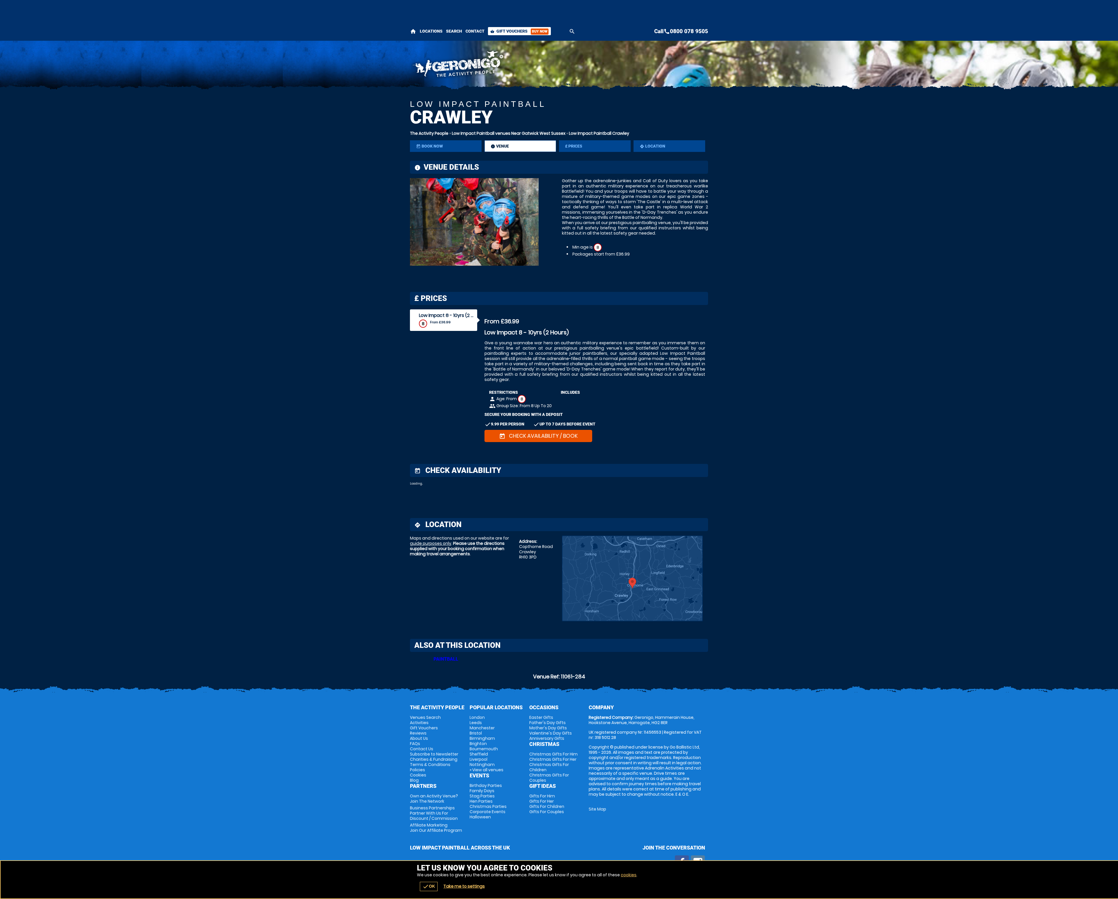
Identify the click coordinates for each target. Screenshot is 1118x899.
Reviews (418, 733)
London (477, 717)
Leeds (476, 723)
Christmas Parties (488, 806)
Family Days (482, 791)
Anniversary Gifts (546, 738)
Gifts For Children (546, 806)
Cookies (418, 775)
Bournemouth (484, 749)
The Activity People (429, 133)
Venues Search (425, 717)
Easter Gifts (541, 717)
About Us (419, 738)
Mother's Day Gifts (548, 728)
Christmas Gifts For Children (549, 767)
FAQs (415, 743)
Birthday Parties (486, 785)
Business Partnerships (434, 813)
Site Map (597, 809)
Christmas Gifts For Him (553, 754)
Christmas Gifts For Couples (549, 777)
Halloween (480, 817)
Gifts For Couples (546, 812)
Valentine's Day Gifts (550, 733)
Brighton (478, 743)
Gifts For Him (542, 796)
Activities (419, 723)
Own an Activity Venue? (434, 798)
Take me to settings (464, 886)
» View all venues (486, 770)
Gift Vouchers (518, 31)
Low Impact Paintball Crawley (599, 133)
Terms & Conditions (430, 764)
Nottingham (482, 764)
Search (454, 31)
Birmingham (482, 738)
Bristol (476, 733)
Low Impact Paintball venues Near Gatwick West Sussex (508, 133)
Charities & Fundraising (433, 759)
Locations (431, 31)
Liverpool (478, 759)
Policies (417, 770)
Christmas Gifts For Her (552, 759)
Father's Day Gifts (547, 723)
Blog (414, 780)
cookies (628, 875)
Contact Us (421, 749)
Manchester (482, 728)
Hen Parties (481, 801)
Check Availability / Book (538, 435)
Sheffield (479, 754)
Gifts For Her (541, 801)
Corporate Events (487, 812)
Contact (475, 31)
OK (428, 886)
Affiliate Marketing (436, 827)
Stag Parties (482, 796)
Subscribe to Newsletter (434, 754)
